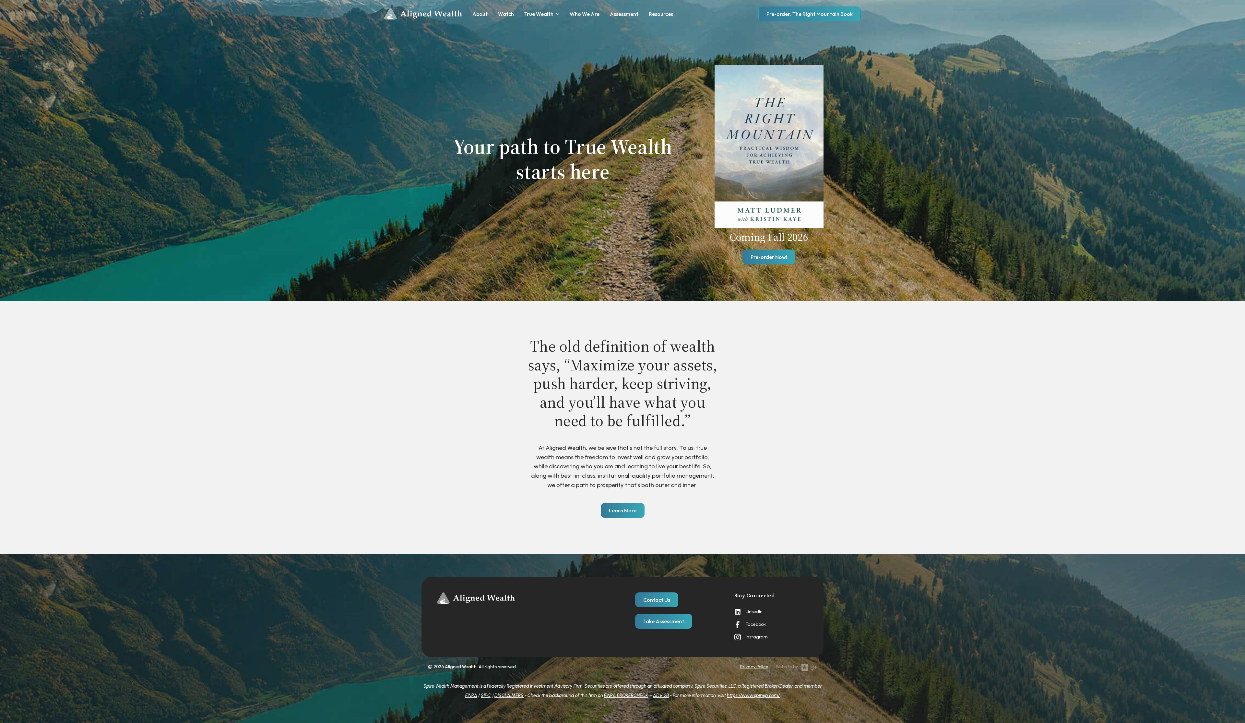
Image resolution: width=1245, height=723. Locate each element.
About (480, 14)
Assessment (624, 14)
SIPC (486, 695)
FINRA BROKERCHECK (626, 695)
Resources (661, 14)
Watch (506, 14)
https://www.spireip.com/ (753, 695)
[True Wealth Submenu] (556, 13)
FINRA (471, 695)
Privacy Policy (754, 667)
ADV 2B (661, 695)
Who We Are (584, 14)
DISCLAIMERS (509, 695)
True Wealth (538, 14)
